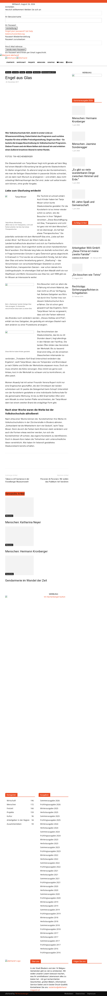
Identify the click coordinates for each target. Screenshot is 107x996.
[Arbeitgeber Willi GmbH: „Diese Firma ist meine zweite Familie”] (87, 236)
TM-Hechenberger (21, 993)
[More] (32, 463)
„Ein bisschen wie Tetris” (86, 274)
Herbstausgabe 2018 (49, 921)
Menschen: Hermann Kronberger (26, 551)
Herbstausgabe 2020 (49, 890)
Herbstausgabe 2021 (49, 874)
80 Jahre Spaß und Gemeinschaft (83, 203)
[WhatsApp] (25, 463)
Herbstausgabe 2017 (49, 937)
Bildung (8, 72)
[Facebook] (7, 4)
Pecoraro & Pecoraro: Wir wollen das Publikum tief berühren (54, 480)
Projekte (31, 62)
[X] (13, 463)
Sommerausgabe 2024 (50, 831)
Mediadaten (68, 993)
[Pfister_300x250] (87, 76)
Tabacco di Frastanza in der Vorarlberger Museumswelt (17, 480)
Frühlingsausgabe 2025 (50, 820)
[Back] (37, 4)
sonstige (51, 62)
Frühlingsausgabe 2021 (50, 882)
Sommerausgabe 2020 (50, 894)
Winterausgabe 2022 (49, 855)
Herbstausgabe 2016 (49, 948)
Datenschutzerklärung (15, 34)
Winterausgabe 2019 (49, 902)
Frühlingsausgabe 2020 (50, 898)
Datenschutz (80, 993)
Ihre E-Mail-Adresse (13, 46)
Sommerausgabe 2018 (50, 925)
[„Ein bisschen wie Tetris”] (87, 268)
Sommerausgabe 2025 (50, 816)
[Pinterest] (19, 463)
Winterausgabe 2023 (49, 839)
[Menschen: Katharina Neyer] (36, 507)
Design (22, 72)
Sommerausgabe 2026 (83, 101)
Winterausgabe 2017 (48, 72)
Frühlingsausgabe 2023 (50, 851)
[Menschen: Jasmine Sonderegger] (87, 136)
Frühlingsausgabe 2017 (50, 945)
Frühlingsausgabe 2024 (50, 835)
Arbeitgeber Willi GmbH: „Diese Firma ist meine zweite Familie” (86, 251)
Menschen (41, 62)
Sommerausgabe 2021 (50, 878)
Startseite (10, 62)
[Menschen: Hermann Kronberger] (36, 536)
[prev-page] (6, 586)
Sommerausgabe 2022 (50, 863)
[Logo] (10, 58)
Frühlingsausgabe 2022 (50, 867)
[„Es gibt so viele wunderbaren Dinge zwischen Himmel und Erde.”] (87, 161)
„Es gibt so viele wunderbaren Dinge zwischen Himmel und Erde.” (85, 174)
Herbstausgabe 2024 (49, 828)
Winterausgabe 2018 (49, 917)
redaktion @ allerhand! (80, 258)
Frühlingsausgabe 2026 (50, 804)
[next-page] (7, 586)
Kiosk (70, 62)
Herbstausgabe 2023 (49, 843)
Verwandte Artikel (15, 493)
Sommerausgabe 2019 (50, 909)
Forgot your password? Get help (19, 31)
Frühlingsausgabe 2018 (50, 929)
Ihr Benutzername (13, 16)
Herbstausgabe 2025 (49, 812)
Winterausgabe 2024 (49, 824)
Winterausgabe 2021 (49, 870)
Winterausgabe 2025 (49, 808)
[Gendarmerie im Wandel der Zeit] (36, 565)
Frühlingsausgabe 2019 (50, 913)
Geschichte (9, 574)
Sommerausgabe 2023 (50, 847)
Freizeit (29, 72)
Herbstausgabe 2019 (49, 906)
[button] (99, 59)
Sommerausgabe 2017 (50, 941)
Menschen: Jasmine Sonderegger (84, 145)
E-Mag (61, 62)
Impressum (91, 993)
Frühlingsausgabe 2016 (50, 952)
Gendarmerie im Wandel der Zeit (26, 580)
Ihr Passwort (10, 25)
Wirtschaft (21, 62)
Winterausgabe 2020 (49, 886)
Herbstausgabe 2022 (49, 859)
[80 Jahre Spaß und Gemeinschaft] (87, 194)
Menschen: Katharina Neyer (23, 522)
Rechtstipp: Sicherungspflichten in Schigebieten (85, 290)
